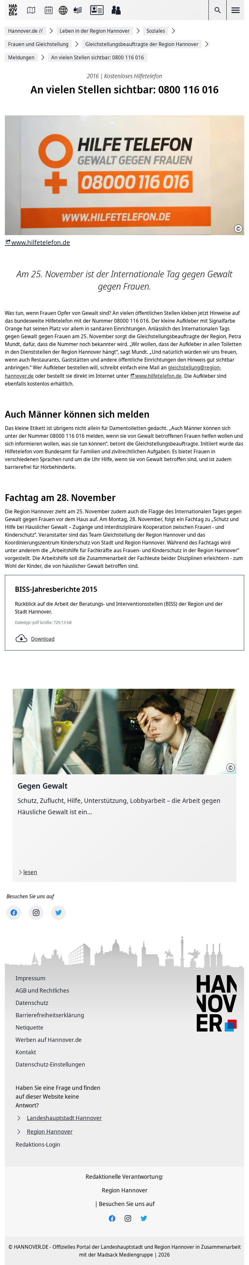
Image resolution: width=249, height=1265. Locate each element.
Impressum (30, 978)
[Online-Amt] (96, 10)
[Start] (13, 10)
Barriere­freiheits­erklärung (50, 1015)
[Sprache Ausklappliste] (63, 10)
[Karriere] (116, 10)
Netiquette (29, 1027)
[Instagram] (36, 912)
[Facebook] (13, 912)
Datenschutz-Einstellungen (50, 1064)
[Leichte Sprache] (77, 10)
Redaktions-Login (38, 1144)
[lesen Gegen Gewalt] (124, 785)
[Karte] (31, 10)
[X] (58, 912)
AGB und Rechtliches (42, 990)
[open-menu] (235, 10)
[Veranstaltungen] (48, 10)
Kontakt (26, 1052)
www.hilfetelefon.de (40, 242)
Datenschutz (32, 1003)
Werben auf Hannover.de (49, 1040)
